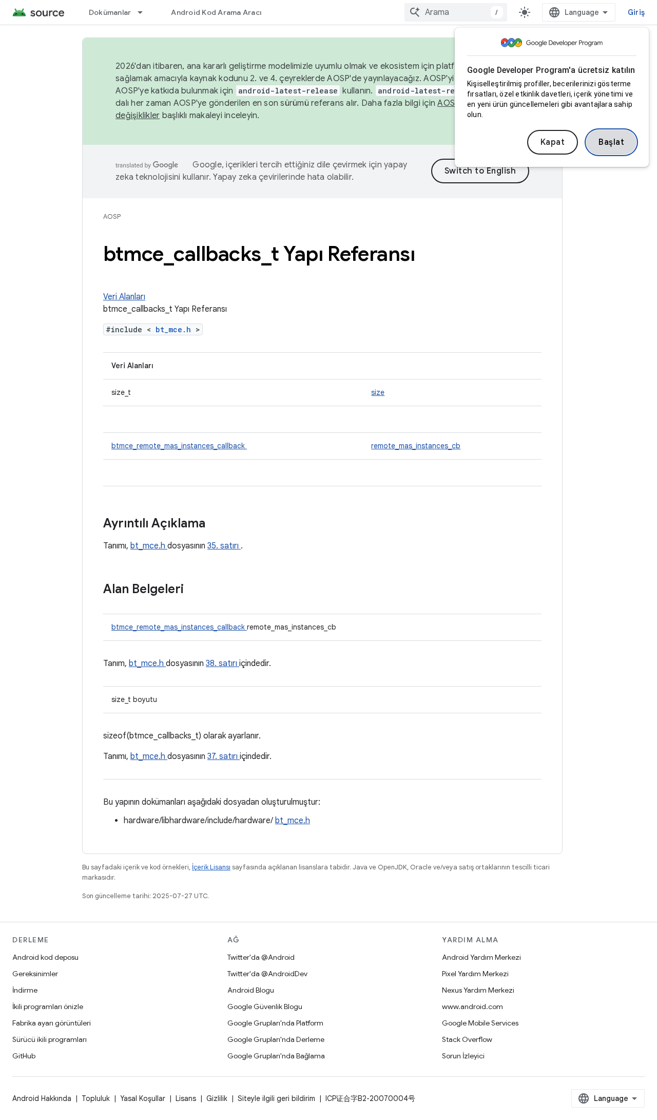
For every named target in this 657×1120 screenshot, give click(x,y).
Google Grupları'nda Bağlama (276, 1055)
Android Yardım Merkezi (481, 957)
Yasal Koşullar (142, 1098)
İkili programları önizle (47, 1006)
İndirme (24, 990)
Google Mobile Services (480, 1023)
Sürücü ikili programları (49, 1039)
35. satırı (224, 546)
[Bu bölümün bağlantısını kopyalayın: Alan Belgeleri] (197, 590)
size (377, 392)
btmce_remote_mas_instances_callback (179, 445)
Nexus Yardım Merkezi (478, 990)
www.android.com (472, 1006)
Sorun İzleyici (463, 1055)
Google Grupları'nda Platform (275, 1023)
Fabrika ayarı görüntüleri (51, 1023)
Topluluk (96, 1098)
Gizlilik (216, 1098)
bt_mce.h (176, 329)
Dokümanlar (110, 12)
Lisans (186, 1098)
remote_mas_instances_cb (415, 445)
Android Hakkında (41, 1098)
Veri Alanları (124, 297)
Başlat (611, 142)
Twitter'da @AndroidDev (267, 973)
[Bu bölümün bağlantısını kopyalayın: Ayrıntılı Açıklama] (218, 524)
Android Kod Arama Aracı (216, 12)
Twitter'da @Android (261, 957)
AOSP (112, 216)
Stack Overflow (467, 1039)
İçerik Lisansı (211, 867)
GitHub (23, 1055)
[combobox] (455, 12)
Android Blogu (250, 990)
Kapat (552, 142)
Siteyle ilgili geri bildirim (276, 1098)
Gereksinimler (35, 973)
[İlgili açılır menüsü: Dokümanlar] (145, 12)
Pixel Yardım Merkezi (475, 973)
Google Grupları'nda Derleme (275, 1039)
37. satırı (223, 756)
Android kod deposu (45, 957)
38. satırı (222, 663)
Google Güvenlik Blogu (264, 1006)
